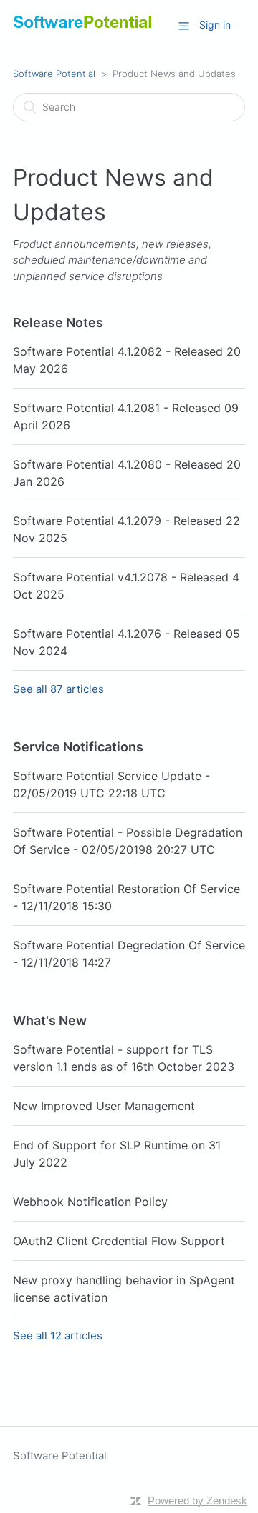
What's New (50, 1020)
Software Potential (54, 73)
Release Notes (58, 322)
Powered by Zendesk (197, 1500)
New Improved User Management (104, 1106)
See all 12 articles (57, 1335)
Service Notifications (78, 746)
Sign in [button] (215, 25)
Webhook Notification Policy (90, 1201)
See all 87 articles (58, 689)
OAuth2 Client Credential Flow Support (119, 1241)
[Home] (83, 28)
